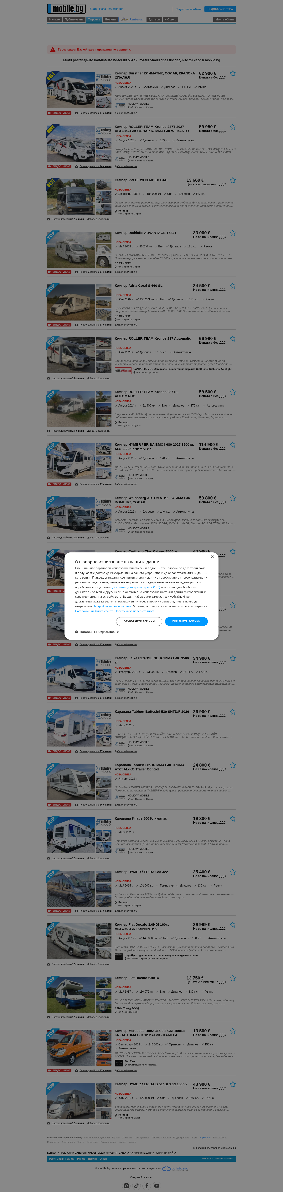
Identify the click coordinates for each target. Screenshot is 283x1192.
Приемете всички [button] (186, 621)
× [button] (212, 556)
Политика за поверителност (134, 611)
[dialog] (141, 596)
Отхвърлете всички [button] (139, 621)
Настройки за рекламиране (112, 606)
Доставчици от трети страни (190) (136, 587)
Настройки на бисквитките (94, 611)
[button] (97, 632)
